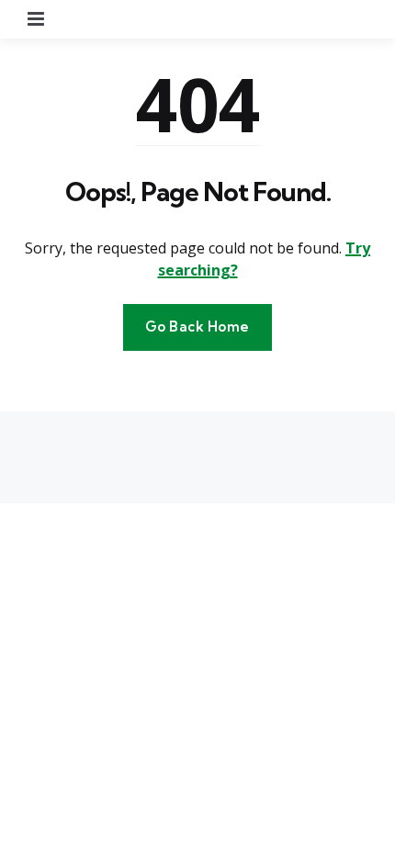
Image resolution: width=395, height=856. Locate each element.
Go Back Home (197, 326)
